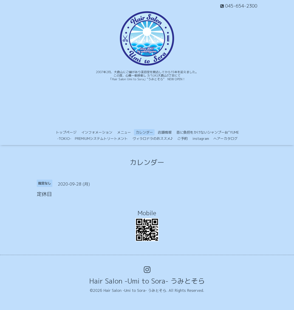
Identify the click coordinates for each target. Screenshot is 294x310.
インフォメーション (96, 132)
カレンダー (144, 132)
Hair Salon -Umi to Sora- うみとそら (147, 281)
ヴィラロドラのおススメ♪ (152, 138)
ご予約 (182, 138)
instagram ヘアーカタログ (214, 138)
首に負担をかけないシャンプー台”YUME (207, 132)
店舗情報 (165, 132)
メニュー (124, 132)
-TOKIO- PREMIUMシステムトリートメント (92, 138)
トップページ (66, 132)
